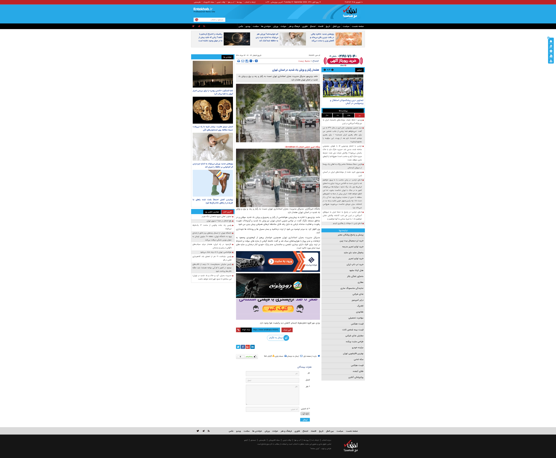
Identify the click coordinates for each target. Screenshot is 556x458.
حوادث (283, 26)
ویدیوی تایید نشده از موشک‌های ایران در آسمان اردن (342, 174)
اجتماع (313, 26)
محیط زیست (304, 61)
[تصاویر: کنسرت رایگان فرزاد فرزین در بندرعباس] (343, 85)
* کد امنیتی (305, 408)
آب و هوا (231, 2)
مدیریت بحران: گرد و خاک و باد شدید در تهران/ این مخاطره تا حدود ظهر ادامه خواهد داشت (212, 277)
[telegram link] (203, 431)
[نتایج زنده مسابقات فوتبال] (551, 60)
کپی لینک (287, 329)
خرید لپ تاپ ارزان (355, 264)
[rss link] (209, 431)
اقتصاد (320, 26)
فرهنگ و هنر (294, 26)
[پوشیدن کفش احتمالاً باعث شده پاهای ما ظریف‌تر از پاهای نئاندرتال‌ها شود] (213, 183)
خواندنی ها (266, 26)
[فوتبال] (551, 51)
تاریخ (328, 26)
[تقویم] (551, 56)
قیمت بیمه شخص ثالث (352, 329)
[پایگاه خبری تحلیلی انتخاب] (352, 13)
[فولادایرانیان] (278, 261)
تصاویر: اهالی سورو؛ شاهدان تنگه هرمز (217, 216)
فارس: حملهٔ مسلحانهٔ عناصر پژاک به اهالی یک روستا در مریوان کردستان (342, 166)
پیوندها (239, 2)
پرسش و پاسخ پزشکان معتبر (350, 235)
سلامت (256, 26)
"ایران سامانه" (315, 448)
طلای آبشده (358, 371)
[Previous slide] (332, 70)
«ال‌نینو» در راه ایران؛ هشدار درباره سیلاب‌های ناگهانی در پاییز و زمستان (212, 246)
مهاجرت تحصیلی (356, 318)
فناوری (305, 26)
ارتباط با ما (315, 440)
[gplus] (248, 347)
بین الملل (336, 26)
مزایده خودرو (357, 347)
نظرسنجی (197, 2)
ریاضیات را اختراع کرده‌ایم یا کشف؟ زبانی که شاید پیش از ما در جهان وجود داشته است (210, 37)
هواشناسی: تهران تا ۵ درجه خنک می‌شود (216, 252)
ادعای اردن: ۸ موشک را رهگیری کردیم (347, 223)
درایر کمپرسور (357, 300)
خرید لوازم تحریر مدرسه (352, 246)
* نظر (308, 386)
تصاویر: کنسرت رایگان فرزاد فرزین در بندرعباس (346, 101)
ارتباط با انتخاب (250, 2)
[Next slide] (325, 70)
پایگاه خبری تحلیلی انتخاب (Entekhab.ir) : (302, 147)
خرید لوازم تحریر (356, 258)
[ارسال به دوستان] (242, 61)
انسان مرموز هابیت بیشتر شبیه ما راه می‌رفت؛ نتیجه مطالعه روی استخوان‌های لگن (213, 128)
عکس (240, 26)
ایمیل (308, 379)
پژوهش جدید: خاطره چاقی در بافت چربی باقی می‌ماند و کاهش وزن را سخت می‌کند (322, 37)
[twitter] (193, 26)
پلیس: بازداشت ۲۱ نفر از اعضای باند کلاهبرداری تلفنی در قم (212, 258)
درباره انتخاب (326, 440)
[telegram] (199, 26)
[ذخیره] (247, 61)
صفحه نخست (358, 26)
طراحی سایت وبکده (354, 341)
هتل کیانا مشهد (356, 270)
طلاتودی (359, 312)
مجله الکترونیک (208, 2)
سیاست (346, 26)
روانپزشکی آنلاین (355, 377)
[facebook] (243, 347)
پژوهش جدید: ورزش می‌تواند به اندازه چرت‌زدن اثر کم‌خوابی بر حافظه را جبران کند (213, 165)
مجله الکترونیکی (274, 440)
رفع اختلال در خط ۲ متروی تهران (219, 220)
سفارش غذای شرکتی (354, 335)
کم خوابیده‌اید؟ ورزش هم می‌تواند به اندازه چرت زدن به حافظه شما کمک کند (267, 37)
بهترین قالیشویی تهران (353, 353)
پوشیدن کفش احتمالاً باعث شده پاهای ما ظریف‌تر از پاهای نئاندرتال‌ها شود (213, 201)
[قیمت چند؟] (551, 46)
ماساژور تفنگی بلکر (355, 276)
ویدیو (248, 26)
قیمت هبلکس (357, 324)
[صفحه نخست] (551, 41)
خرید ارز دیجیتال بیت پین (351, 240)
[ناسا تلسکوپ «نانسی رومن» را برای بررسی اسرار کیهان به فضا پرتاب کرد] (213, 74)
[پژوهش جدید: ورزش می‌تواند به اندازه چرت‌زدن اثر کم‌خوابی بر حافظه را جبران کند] (213, 147)
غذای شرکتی (358, 294)
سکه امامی (358, 359)
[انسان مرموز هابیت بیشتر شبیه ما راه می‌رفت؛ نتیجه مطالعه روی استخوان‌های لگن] (213, 110)
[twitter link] (198, 431)
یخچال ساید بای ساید (353, 252)
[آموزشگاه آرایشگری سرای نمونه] (278, 309)
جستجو (253, 440)
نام (309, 372)
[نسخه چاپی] (238, 61)
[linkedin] (252, 347)
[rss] (204, 26)
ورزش (275, 26)
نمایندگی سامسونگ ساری (351, 288)
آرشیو (246, 440)
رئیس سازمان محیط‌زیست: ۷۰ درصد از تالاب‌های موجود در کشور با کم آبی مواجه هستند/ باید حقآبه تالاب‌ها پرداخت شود (212, 268)
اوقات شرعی (221, 2)
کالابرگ (360, 306)
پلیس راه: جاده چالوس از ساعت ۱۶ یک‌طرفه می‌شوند (212, 227)
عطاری (360, 282)
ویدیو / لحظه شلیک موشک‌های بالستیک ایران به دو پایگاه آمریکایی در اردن (342, 121)
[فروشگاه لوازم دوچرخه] (278, 285)
